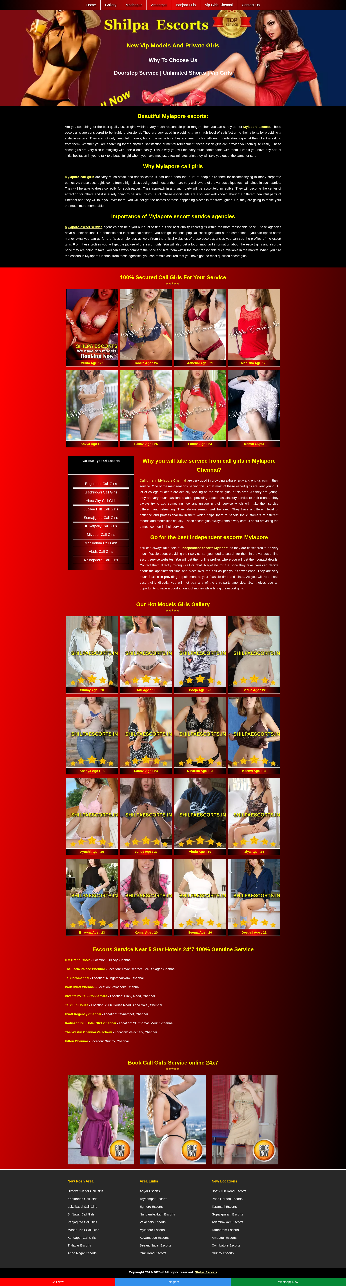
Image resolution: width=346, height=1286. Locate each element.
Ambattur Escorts (224, 1237)
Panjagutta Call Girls (82, 1222)
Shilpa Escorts (206, 1272)
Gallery (110, 5)
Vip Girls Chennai (219, 5)
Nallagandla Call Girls (101, 560)
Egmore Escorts (151, 1206)
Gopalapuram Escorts (227, 1214)
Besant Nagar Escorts (155, 1245)
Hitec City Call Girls (101, 501)
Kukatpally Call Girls (101, 526)
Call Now (58, 1281)
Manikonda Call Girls (101, 543)
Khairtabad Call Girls (82, 1199)
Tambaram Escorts (225, 1230)
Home (91, 5)
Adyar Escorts (150, 1191)
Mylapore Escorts (152, 1230)
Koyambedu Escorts (154, 1237)
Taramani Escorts (224, 1206)
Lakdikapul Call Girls (82, 1206)
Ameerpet (159, 5)
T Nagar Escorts (79, 1245)
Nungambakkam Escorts (157, 1214)
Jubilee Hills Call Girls (101, 509)
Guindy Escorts (223, 1253)
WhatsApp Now (288, 1281)
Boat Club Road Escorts (229, 1191)
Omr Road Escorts (153, 1253)
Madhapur (134, 5)
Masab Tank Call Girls (83, 1230)
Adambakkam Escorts (227, 1222)
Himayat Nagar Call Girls (85, 1191)
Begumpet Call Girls (101, 484)
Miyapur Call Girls (101, 535)
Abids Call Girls (101, 552)
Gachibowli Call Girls (101, 492)
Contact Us (251, 5)
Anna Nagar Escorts (82, 1253)
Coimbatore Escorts (226, 1245)
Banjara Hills (186, 5)
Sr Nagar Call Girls (81, 1214)
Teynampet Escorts (153, 1199)
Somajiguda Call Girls (101, 518)
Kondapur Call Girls (82, 1237)
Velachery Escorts (153, 1222)
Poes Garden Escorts (227, 1199)
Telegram (173, 1281)
